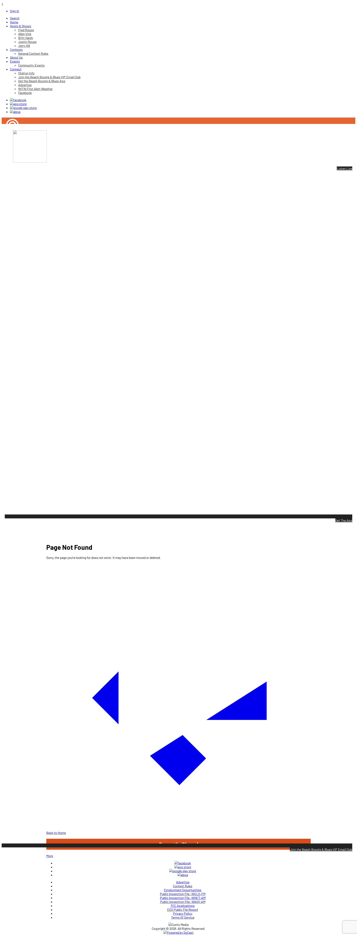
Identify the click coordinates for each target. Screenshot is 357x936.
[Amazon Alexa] (15, 112)
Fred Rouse (9, 139)
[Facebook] (18, 100)
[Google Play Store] (23, 108)
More (49, 856)
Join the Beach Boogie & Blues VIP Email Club (321, 849)
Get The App (343, 520)
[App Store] (18, 104)
